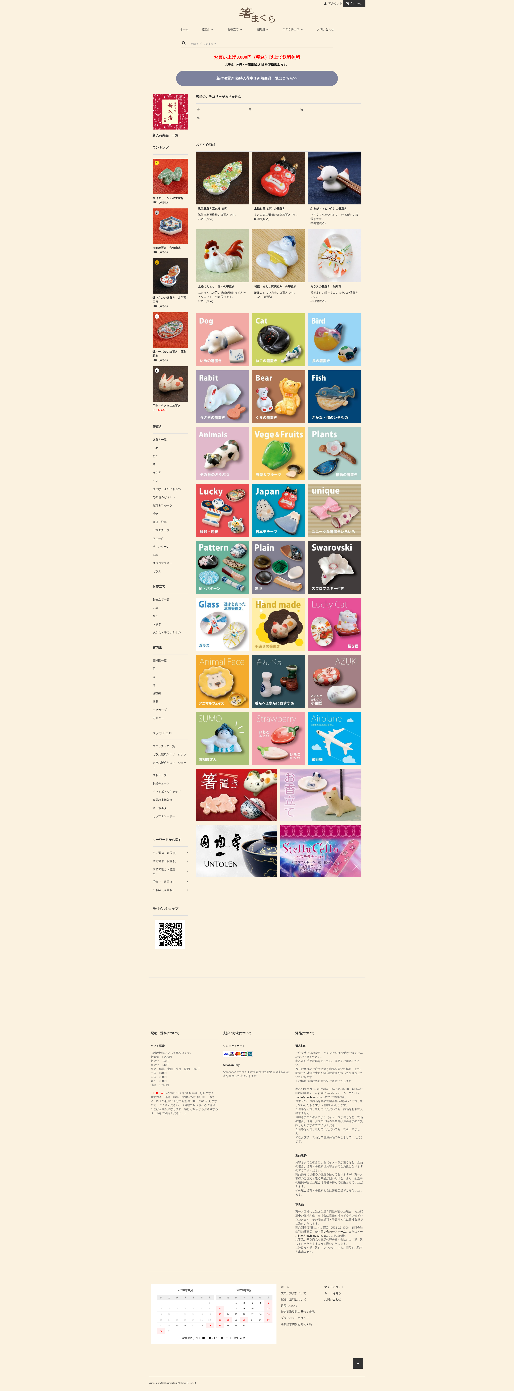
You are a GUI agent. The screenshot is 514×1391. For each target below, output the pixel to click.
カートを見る (332, 1293)
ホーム (184, 29)
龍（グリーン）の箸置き (168, 198)
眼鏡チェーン (161, 783)
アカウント (335, 3)
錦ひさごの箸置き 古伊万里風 (169, 299)
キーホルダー (161, 808)
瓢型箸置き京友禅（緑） (213, 208)
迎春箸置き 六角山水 (167, 247)
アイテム (356, 3)
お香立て (233, 29)
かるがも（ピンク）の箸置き (328, 208)
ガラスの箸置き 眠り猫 (325, 286)
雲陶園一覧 (160, 660)
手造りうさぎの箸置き (167, 405)
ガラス (157, 571)
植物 (155, 513)
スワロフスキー (162, 563)
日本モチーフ (161, 530)
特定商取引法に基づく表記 (298, 1311)
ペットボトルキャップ (167, 791)
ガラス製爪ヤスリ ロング (169, 754)
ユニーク (158, 538)
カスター (158, 718)
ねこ (155, 456)
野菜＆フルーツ (162, 505)
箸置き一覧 (160, 439)
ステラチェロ (290, 29)
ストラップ (160, 775)
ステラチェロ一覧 (164, 746)
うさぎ (157, 472)
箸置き (205, 29)
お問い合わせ (325, 29)
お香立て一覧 (161, 599)
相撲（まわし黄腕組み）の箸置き (275, 286)
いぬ (155, 447)
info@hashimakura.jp (311, 1097)
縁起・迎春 (160, 522)
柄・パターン (161, 546)
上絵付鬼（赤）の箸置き (269, 208)
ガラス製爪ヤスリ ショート (169, 764)
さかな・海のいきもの (167, 489)
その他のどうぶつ (164, 497)
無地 (155, 554)
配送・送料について (293, 1299)
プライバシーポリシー (295, 1318)
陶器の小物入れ (162, 799)
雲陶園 (260, 29)
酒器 (155, 701)
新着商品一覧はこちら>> (257, 78)
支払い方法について (293, 1293)
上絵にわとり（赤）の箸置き (216, 286)
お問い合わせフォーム (332, 1093)
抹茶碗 (157, 693)
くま (155, 480)
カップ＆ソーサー (164, 816)
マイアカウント (334, 1287)
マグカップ (160, 709)
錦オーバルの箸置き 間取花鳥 (169, 353)
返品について (289, 1305)
